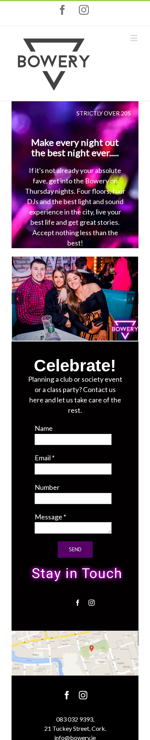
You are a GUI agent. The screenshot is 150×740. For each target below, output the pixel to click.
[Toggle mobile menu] (134, 38)
